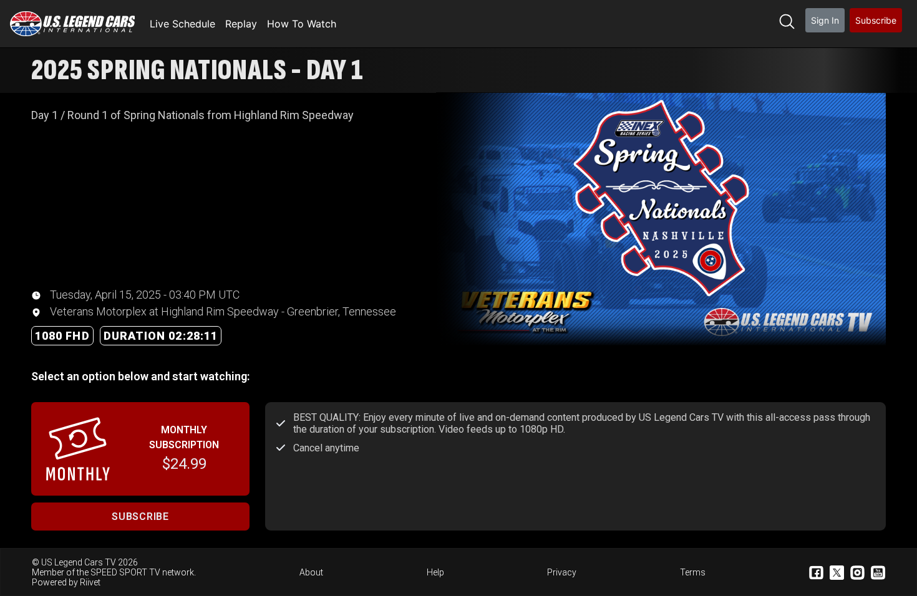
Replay (241, 23)
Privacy (561, 572)
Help (435, 572)
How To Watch (301, 23)
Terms (693, 572)
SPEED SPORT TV (125, 572)
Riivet (90, 582)
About (311, 572)
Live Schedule (182, 23)
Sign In (825, 20)
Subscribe (875, 20)
